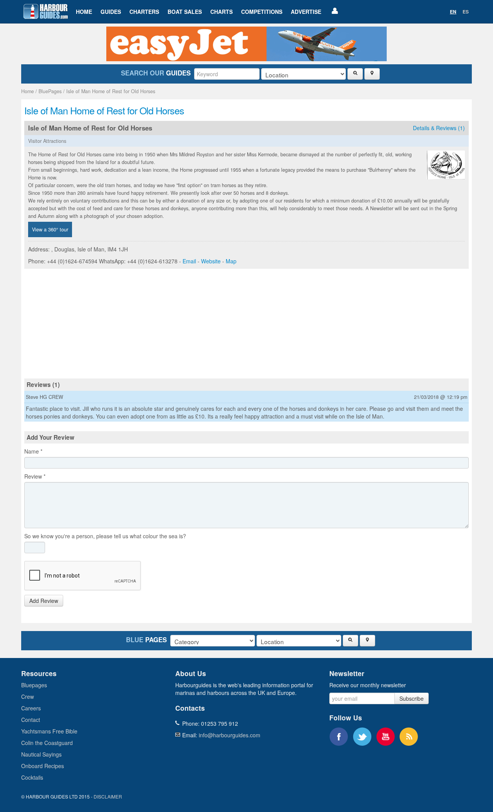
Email (189, 261)
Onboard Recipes (42, 766)
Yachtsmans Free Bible (49, 731)
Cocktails (32, 777)
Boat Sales (185, 11)
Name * (33, 451)
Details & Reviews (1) (439, 128)
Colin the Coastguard (47, 743)
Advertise (306, 11)
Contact (30, 719)
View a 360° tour (50, 229)
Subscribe (411, 698)
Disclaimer (108, 796)
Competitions (261, 11)
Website (211, 261)
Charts (221, 11)
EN (453, 11)
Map (231, 261)
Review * (34, 476)
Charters (144, 11)
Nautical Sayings (41, 754)
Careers (31, 708)
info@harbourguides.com (229, 735)
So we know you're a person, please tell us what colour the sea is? (105, 536)
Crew (27, 696)
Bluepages (34, 685)
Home (84, 11)
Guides (111, 11)
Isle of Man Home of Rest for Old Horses (110, 91)
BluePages (50, 91)
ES (466, 11)
